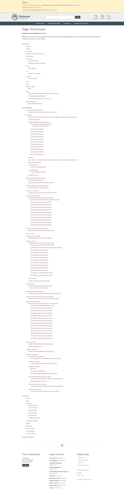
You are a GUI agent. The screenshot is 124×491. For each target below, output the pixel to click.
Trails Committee (30, 284)
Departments (25, 43)
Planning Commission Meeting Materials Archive (43, 245)
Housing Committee (31, 342)
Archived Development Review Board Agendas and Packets (45, 199)
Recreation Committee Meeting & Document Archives (44, 373)
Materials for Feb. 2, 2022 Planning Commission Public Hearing (46, 247)
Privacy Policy (80, 475)
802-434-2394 (53, 473)
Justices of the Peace (33, 60)
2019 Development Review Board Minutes (41, 219)
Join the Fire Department (34, 73)
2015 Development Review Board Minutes (41, 209)
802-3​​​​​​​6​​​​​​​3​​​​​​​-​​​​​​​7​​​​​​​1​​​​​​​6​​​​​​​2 (61, 485)
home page (37, 38)
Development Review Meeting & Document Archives (41, 197)
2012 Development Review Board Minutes (41, 202)
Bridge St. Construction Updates (41, 126)
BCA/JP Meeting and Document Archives (38, 187)
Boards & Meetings (27, 107)
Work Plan (33, 368)
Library (28, 81)
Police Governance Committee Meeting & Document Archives (46, 358)
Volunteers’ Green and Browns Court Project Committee (40, 296)
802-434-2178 (61, 483)
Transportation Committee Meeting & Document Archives (45, 391)
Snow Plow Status (32, 78)
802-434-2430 (63, 478)
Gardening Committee (33, 361)
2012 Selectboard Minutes (37, 129)
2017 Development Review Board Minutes (41, 214)
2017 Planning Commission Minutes (39, 262)
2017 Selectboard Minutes (37, 141)
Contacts (28, 48)
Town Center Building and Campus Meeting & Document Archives (47, 378)
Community (25, 395)
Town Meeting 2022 (33, 170)
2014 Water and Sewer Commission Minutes (41, 318)
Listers (27, 84)
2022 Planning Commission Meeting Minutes (42, 275)
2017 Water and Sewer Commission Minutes (41, 325)
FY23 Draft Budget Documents (38, 171)
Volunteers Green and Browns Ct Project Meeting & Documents (43, 298)
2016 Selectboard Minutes (37, 139)
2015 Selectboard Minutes (37, 136)
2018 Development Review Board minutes (41, 217)
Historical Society (30, 428)
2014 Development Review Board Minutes (41, 207)
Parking (28, 423)
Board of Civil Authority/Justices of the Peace (37, 185)
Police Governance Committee (35, 356)
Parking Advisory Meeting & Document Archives (40, 238)
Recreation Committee (33, 366)
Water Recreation (32, 412)
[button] (41, 23)
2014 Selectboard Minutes (37, 134)
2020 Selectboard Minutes (37, 149)
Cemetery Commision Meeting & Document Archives (41, 351)
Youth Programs (32, 415)
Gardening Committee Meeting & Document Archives (44, 363)
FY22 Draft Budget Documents (38, 166)
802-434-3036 (57, 487)
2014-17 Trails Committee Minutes (39, 287)
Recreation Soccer (32, 405)
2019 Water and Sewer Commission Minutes (41, 330)
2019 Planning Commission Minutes (39, 267)
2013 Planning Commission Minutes (39, 252)
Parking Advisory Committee (33, 236)
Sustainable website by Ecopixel (84, 479)
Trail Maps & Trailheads (32, 420)
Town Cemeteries (30, 431)
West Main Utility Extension (35, 103)
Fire (27, 71)
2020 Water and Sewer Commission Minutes (41, 333)
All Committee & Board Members (34, 110)
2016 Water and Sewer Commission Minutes (41, 323)
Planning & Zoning (30, 86)
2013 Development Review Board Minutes (41, 204)
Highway (28, 76)
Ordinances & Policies (28, 437)
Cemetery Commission (31, 349)
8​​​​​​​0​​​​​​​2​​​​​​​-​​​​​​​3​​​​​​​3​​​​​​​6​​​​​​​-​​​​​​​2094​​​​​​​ (57, 475)
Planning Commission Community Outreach (39, 280)
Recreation (28, 403)
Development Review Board (33, 195)
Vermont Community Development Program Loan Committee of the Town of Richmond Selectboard (52, 117)
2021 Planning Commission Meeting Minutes (42, 272)
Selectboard (29, 115)
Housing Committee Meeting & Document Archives (41, 343)
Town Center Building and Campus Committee (39, 376)
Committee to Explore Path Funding (35, 291)
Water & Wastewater (31, 101)
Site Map (79, 472)
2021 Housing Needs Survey (35, 346)
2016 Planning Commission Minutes (39, 260)
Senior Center (29, 426)
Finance (28, 66)
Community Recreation (34, 417)
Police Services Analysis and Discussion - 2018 (39, 98)
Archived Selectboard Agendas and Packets (41, 124)
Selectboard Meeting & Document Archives (39, 122)
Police (27, 91)
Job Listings (29, 51)
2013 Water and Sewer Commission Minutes (41, 315)
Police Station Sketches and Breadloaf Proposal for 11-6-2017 (43, 93)
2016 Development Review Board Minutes (41, 212)
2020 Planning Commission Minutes (39, 270)
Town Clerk (29, 58)
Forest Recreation (32, 410)
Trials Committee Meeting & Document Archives (40, 285)
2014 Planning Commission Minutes (39, 255)
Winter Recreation (32, 407)
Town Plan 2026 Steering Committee (37, 384)
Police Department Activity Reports (37, 96)
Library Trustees (30, 233)
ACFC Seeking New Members (35, 180)
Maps (29, 88)
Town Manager (29, 56)
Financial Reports (32, 68)
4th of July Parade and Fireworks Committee (37, 228)
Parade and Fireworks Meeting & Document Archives (41, 230)
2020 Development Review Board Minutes (41, 222)
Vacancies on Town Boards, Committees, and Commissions (42, 112)
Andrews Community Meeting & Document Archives (41, 182)
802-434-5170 (61, 460)
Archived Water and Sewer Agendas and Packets (42, 305)
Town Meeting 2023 (33, 175)
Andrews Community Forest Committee (35, 178)
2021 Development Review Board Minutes (41, 224)
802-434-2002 (53, 469)
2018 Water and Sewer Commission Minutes (41, 328)
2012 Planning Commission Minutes (39, 250)
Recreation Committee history (38, 371)
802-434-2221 (59, 458)
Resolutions (31, 157)
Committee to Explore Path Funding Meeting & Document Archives (44, 293)
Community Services (31, 433)
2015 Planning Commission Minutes (39, 257)
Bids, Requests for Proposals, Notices (35, 53)
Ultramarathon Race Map (34, 162)
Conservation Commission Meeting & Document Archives (42, 192)
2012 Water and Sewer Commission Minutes (41, 313)
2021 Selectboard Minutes (37, 151)
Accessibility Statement (82, 470)
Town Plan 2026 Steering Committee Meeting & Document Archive (47, 386)
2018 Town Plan (32, 278)
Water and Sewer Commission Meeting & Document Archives (43, 303)
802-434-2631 (62, 480)
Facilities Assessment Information (39, 381)
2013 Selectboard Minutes (37, 131)
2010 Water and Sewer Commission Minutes (41, 308)
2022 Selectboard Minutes (37, 154)
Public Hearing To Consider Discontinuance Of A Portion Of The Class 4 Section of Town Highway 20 (53, 159)
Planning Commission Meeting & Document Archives (41, 243)
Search (77, 17)
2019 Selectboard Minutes (37, 146)
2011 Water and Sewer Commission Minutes (41, 310)
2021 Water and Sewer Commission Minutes (41, 335)
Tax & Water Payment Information (36, 63)
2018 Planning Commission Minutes (39, 265)
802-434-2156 (53, 465)
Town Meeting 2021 (33, 164)
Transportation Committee (35, 389)
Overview (28, 46)
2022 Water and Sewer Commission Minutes (41, 338)
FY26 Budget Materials (34, 119)
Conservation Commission (32, 190)
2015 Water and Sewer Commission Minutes (41, 320)
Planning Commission (31, 241)
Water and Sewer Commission (33, 301)
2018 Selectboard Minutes (37, 144)
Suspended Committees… (32, 354)
